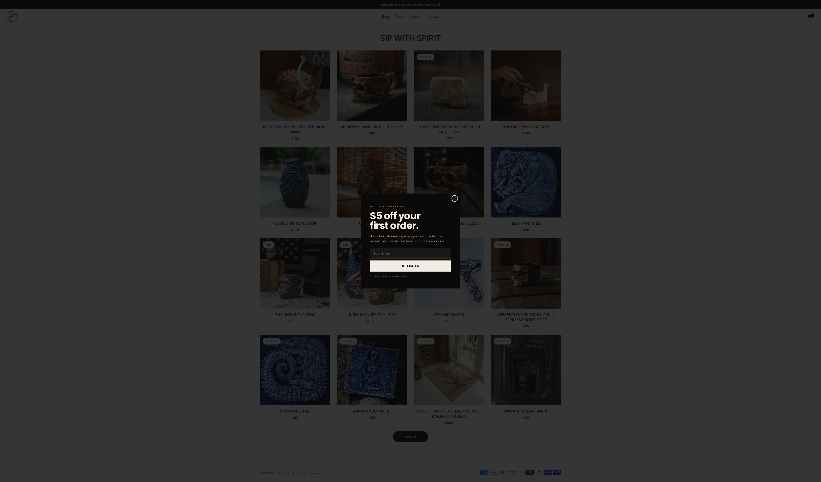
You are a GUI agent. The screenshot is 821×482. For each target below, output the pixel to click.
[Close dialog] (455, 198)
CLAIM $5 (410, 266)
